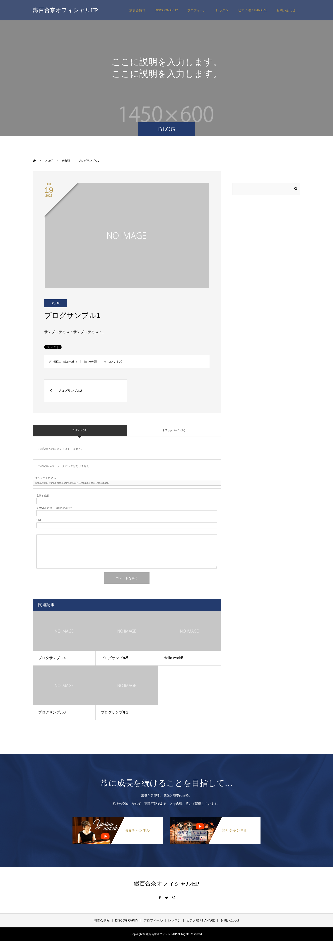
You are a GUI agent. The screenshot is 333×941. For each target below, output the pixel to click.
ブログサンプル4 (52, 658)
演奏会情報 (137, 10)
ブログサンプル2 (114, 712)
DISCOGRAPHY (166, 10)
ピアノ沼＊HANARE (252, 10)
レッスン (222, 10)
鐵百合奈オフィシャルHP (65, 10)
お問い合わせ (285, 10)
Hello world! (173, 658)
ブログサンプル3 (52, 712)
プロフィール (196, 10)
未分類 (55, 303)
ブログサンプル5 (114, 658)
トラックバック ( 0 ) (173, 430)
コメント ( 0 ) (79, 430)
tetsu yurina (70, 361)
